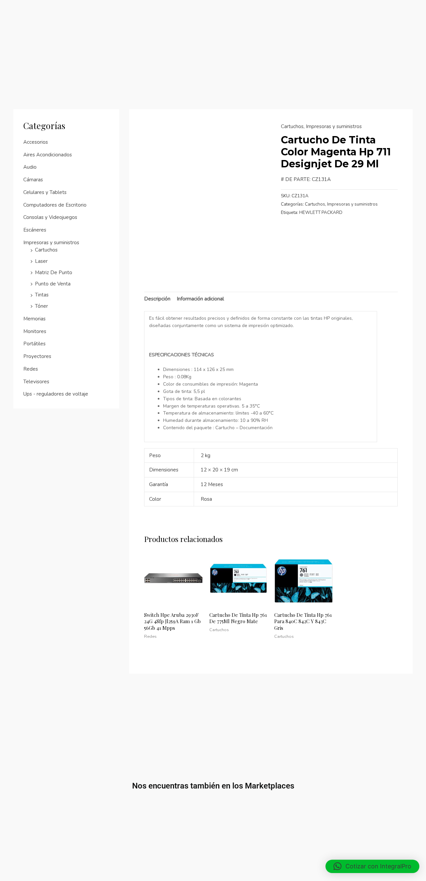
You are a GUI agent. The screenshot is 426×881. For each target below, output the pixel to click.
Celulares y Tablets (45, 192)
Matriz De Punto (53, 272)
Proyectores (37, 356)
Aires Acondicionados (47, 154)
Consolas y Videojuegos (50, 217)
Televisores (36, 381)
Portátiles (34, 343)
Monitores (34, 331)
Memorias (34, 318)
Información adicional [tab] (200, 298)
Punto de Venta (53, 283)
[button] (372, 866)
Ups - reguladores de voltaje (55, 394)
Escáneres (34, 230)
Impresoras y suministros (51, 242)
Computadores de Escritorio (55, 205)
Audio (30, 167)
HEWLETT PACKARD (320, 212)
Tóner (41, 306)
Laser (41, 261)
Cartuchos (46, 250)
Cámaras (33, 179)
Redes (30, 369)
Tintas (42, 294)
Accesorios (35, 142)
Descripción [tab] (157, 298)
